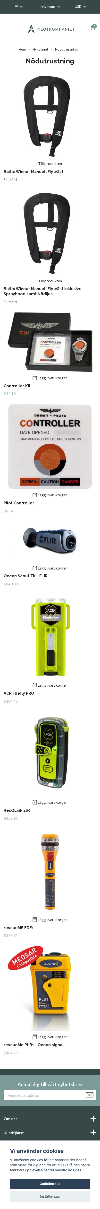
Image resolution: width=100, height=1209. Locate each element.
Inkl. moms (48, 6)
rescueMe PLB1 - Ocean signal (34, 1045)
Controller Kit (17, 386)
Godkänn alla (50, 1184)
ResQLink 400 (17, 810)
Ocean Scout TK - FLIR (26, 576)
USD (78, 6)
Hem (22, 49)
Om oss (10, 1118)
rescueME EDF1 (19, 927)
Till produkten (50, 163)
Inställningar (50, 1196)
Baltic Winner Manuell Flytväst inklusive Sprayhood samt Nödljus (43, 291)
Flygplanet (40, 49)
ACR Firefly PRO (19, 693)
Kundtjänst (14, 1132)
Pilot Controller (19, 503)
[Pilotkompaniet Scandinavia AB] (51, 28)
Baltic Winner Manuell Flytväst (33, 171)
